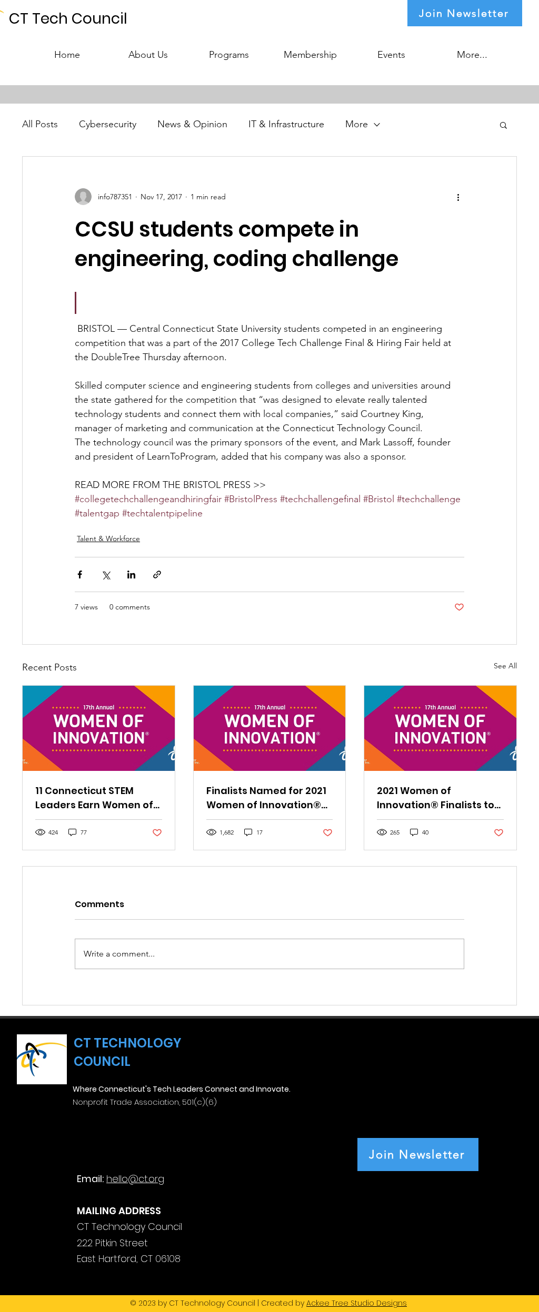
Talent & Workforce (108, 538)
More (356, 124)
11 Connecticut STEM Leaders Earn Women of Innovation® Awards (94, 798)
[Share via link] (157, 574)
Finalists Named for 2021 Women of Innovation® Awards (266, 798)
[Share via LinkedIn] (131, 574)
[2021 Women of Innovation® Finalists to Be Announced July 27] (440, 728)
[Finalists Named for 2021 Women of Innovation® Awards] (270, 728)
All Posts (40, 124)
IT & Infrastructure (286, 124)
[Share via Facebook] (80, 574)
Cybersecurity (107, 124)
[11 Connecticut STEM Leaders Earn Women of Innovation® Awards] (99, 728)
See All (505, 665)
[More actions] (458, 196)
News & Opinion (192, 124)
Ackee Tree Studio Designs (356, 1303)
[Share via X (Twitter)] (106, 574)
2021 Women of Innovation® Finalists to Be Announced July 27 (435, 798)
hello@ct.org (135, 1178)
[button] (229, 50)
